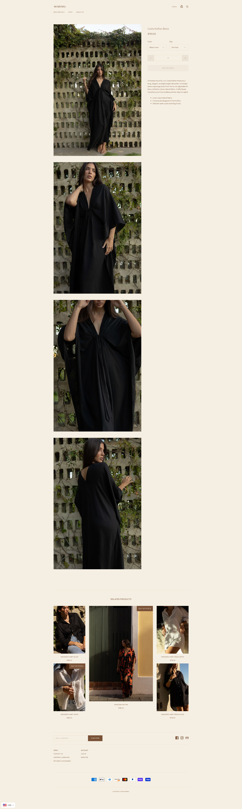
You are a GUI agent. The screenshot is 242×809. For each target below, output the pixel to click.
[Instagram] (182, 738)
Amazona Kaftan (121, 704)
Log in (83, 754)
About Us (80, 12)
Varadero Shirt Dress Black (172, 714)
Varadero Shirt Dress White (172, 657)
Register (84, 757)
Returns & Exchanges (62, 761)
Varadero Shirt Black (69, 657)
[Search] (187, 7)
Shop (70, 12)
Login (174, 7)
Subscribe (95, 738)
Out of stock (168, 68)
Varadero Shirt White (69, 714)
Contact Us (58, 754)
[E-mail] (187, 738)
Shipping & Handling (61, 757)
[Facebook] (176, 738)
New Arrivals (59, 12)
